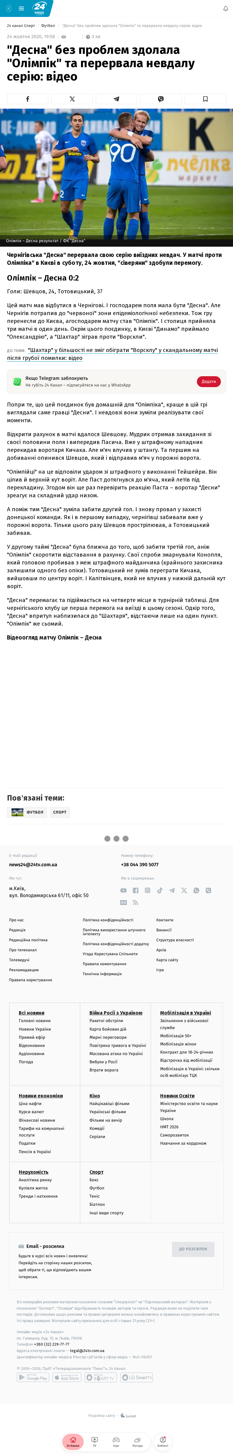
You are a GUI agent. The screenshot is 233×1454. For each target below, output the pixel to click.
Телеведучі (19, 960)
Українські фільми (107, 1112)
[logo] (39, 8)
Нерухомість (34, 1172)
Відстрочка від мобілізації (186, 1060)
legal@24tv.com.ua (87, 1350)
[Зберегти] (205, 99)
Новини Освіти (177, 1096)
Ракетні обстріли (106, 1020)
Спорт (96, 1172)
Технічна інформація (102, 974)
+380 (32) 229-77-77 (51, 1344)
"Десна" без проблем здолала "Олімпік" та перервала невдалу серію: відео (132, 26)
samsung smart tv (136, 1377)
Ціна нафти (30, 1103)
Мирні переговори (108, 1037)
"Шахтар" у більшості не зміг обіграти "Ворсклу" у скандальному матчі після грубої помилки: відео (112, 354)
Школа (167, 1118)
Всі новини (31, 1013)
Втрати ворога (103, 1070)
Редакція (17, 930)
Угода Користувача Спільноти (110, 954)
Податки (27, 1143)
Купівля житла (33, 1188)
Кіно (94, 1096)
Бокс (94, 1180)
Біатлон (97, 1204)
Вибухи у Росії (103, 1061)
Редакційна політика (28, 940)
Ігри (160, 970)
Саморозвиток (174, 1135)
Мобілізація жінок (178, 1044)
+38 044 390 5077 (139, 865)
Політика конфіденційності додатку (116, 944)
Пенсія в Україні (35, 1151)
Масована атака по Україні (116, 1053)
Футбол (48, 26)
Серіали (97, 1136)
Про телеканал (23, 950)
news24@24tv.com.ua (33, 865)
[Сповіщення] (225, 8)
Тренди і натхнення (38, 1196)
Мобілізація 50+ (175, 1035)
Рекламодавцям (24, 970)
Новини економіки (41, 1096)
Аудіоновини (31, 1053)
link (123, 890)
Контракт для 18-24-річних (186, 1052)
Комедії (96, 1128)
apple (66, 1377)
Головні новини (35, 1020)
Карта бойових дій (108, 1029)
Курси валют (31, 1112)
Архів (161, 950)
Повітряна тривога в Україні (117, 1045)
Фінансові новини (37, 1120)
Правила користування (30, 980)
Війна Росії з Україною (116, 1013)
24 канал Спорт (21, 26)
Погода (26, 1061)
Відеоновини (32, 1045)
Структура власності (175, 940)
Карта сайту (167, 960)
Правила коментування (105, 964)
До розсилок (193, 1249)
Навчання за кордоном (183, 1143)
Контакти (164, 920)
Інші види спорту (106, 1213)
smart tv (100, 1377)
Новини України (35, 1029)
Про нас (16, 920)
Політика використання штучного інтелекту (114, 932)
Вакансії (163, 930)
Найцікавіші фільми (109, 1103)
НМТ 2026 (169, 1127)
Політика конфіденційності (108, 920)
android (33, 1377)
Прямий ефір (32, 1037)
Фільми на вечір (105, 1120)
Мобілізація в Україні (185, 1013)
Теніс (94, 1196)
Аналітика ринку (35, 1180)
